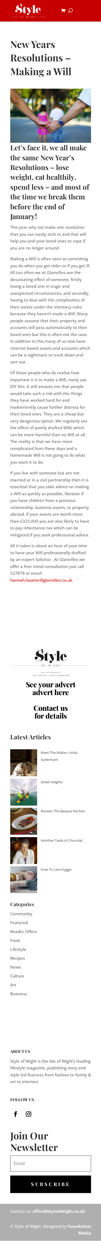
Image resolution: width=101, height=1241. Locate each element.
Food (15, 940)
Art (13, 984)
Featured (19, 922)
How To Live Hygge (56, 869)
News (15, 967)
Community (21, 913)
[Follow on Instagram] (28, 1114)
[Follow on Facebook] (15, 1114)
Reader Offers (23, 931)
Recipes (17, 958)
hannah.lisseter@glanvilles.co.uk (41, 580)
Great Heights (52, 781)
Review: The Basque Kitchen (63, 811)
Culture (17, 976)
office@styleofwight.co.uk (59, 1211)
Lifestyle (18, 949)
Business (18, 993)
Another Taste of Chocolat (62, 840)
